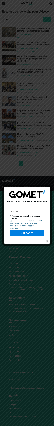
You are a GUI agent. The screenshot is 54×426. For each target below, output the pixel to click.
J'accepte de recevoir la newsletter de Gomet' (26, 217)
